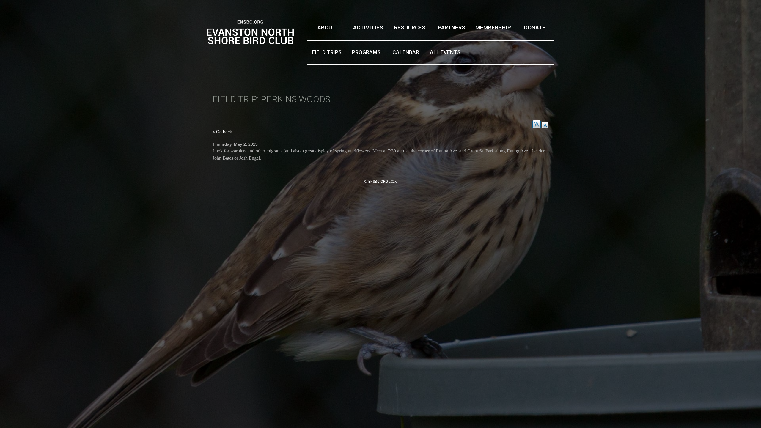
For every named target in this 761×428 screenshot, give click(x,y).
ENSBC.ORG (378, 182)
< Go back (222, 131)
